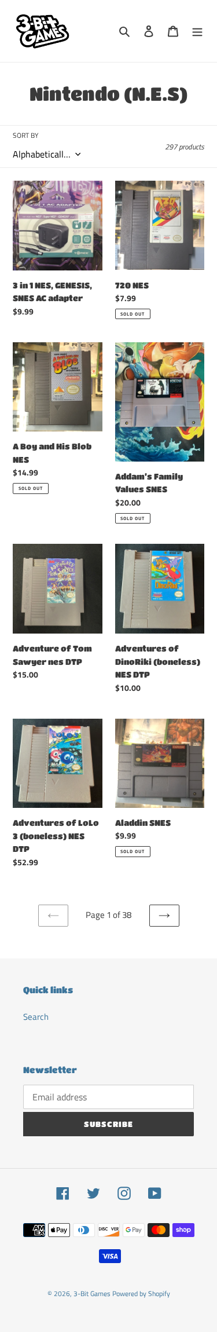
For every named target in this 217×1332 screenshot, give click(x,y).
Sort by (25, 135)
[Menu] (197, 31)
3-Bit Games (92, 1293)
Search (36, 1016)
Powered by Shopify (141, 1293)
